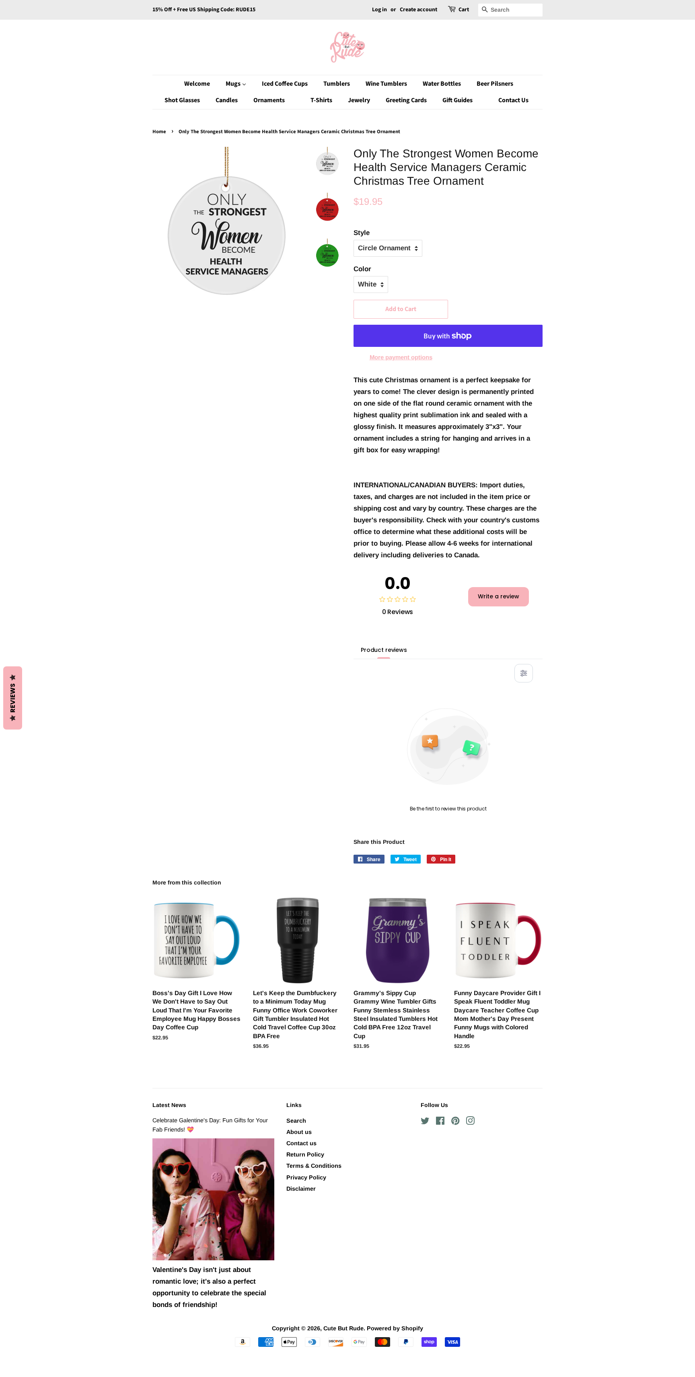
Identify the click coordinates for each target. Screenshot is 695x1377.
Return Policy (305, 1154)
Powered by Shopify (395, 1328)
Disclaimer (301, 1188)
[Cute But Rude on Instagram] (470, 1122)
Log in (379, 10)
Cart (464, 10)
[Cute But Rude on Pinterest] (455, 1122)
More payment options (401, 357)
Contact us (301, 1143)
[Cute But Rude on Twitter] (425, 1122)
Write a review (498, 596)
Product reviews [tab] (384, 650)
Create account (418, 10)
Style (362, 233)
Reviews (12, 698)
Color (362, 269)
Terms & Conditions (313, 1166)
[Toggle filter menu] (523, 673)
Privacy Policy (306, 1177)
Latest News (169, 1105)
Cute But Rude (343, 1328)
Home (159, 131)
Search (296, 1120)
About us (299, 1132)
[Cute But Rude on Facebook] (440, 1122)
